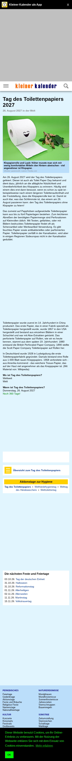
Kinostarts (8, 721)
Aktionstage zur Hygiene (36, 481)
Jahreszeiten (45, 702)
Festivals (7, 723)
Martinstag (21, 597)
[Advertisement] (36, 46)
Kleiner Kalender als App (25, 4)
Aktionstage (9, 699)
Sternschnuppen (47, 704)
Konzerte (7, 718)
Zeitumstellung (46, 718)
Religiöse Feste (10, 704)
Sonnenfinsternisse (48, 699)
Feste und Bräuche (12, 702)
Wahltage (43, 726)
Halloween (21, 582)
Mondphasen (45, 694)
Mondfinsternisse (47, 697)
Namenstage (9, 707)
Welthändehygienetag (45, 487)
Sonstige (44, 714)
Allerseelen (21, 593)
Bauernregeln (45, 707)
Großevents (9, 726)
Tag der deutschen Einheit (30, 579)
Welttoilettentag (48, 490)
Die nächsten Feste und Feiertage (27, 573)
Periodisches (11, 690)
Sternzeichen (45, 721)
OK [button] (9, 754)
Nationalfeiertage (11, 710)
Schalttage (44, 723)
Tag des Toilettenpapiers (18, 487)
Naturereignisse (49, 690)
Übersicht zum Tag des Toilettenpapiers (36, 470)
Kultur (7, 714)
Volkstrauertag (23, 601)
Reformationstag (25, 586)
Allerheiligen (22, 590)
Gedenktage (9, 697)
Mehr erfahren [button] (44, 745)
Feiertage (7, 694)
